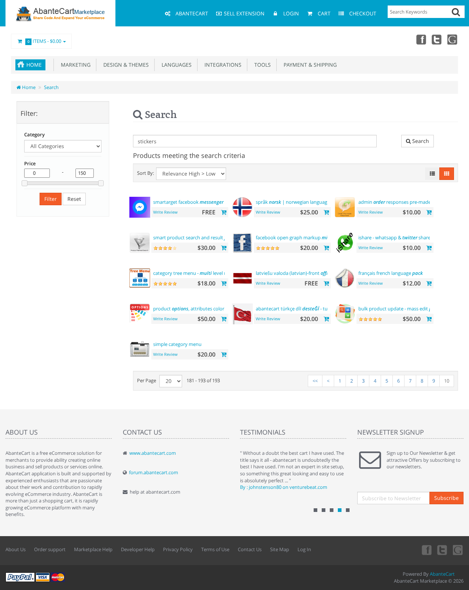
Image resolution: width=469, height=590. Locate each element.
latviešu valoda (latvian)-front (294, 273)
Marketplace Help (93, 549)
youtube (452, 39)
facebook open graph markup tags (305, 237)
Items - (44, 41)
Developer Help (138, 549)
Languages (175, 64)
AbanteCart (442, 574)
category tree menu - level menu (195, 273)
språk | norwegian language (293, 202)
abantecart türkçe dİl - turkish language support (317, 308)
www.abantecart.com (152, 453)
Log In (304, 549)
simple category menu (177, 344)
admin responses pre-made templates (406, 202)
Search (51, 87)
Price (30, 163)
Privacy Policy (178, 549)
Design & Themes (124, 64)
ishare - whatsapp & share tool (399, 237)
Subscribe (446, 497)
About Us (15, 549)
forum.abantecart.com (153, 472)
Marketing (74, 64)
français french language (390, 273)
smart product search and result (197, 237)
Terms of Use (215, 549)
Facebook (420, 39)
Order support (50, 549)
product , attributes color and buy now (203, 308)
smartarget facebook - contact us (201, 202)
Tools (261, 64)
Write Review (165, 212)
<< (315, 380)
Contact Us (250, 549)
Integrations (221, 64)
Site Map (279, 549)
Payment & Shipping (309, 64)
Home (34, 64)
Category (34, 134)
